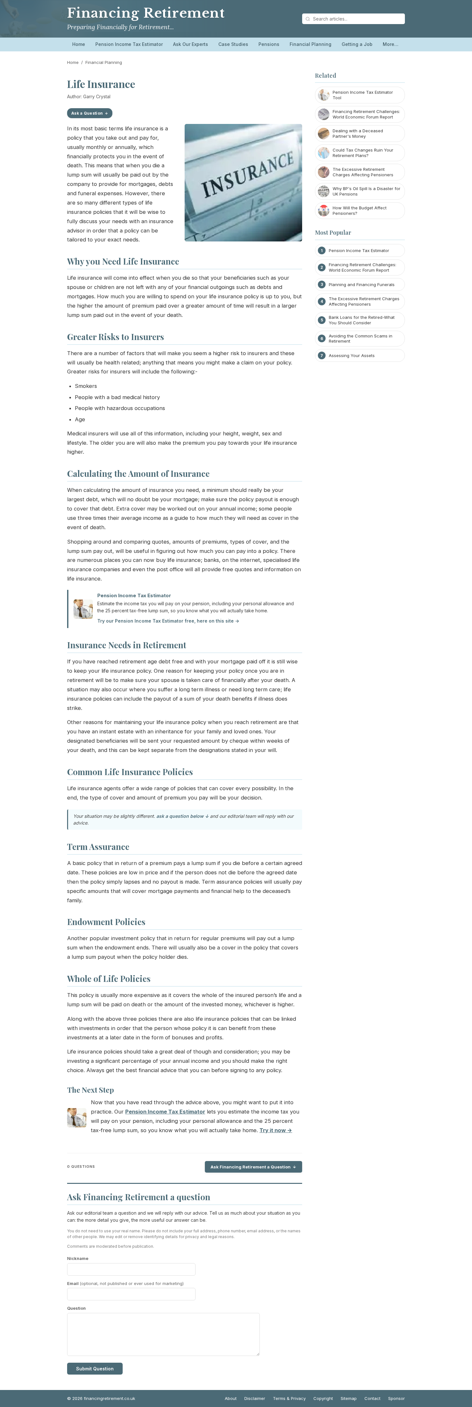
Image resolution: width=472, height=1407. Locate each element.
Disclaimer (254, 1398)
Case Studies (233, 44)
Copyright (323, 1398)
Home (78, 44)
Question (76, 1308)
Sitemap (349, 1398)
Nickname (77, 1258)
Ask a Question (87, 113)
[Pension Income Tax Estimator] (76, 1119)
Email (125, 1283)
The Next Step (90, 1090)
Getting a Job (357, 44)
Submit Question (95, 1368)
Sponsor (396, 1398)
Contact (372, 1398)
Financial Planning (310, 44)
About (231, 1398)
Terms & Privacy (289, 1398)
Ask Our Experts (190, 44)
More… (390, 44)
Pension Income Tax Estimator (129, 44)
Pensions (268, 44)
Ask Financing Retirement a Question (251, 1166)
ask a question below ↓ (182, 816)
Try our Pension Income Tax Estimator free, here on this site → (168, 621)
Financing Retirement (146, 13)
